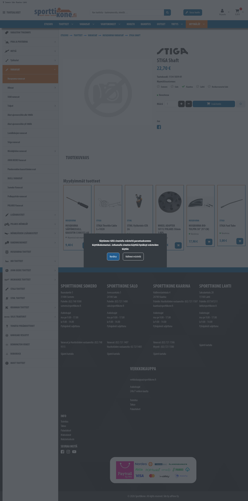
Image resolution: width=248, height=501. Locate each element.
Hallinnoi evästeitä (133, 256)
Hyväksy (113, 256)
